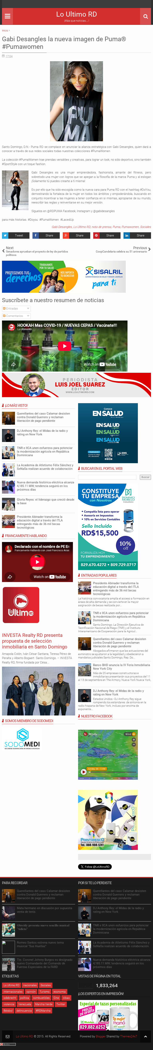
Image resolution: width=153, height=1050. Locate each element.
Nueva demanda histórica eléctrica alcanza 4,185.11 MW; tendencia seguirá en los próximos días (45, 486)
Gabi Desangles (62, 227)
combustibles (41, 997)
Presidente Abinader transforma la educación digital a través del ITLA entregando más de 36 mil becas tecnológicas (116, 588)
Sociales (145, 227)
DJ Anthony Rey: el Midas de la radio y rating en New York (42, 432)
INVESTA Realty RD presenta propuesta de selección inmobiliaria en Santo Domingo (34, 641)
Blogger (101, 1036)
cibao (66, 997)
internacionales (13, 991)
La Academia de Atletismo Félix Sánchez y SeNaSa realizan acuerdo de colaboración (45, 467)
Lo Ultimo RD (76, 14)
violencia (9, 1004)
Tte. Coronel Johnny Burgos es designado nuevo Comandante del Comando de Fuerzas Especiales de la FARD (45, 963)
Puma (116, 227)
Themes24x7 (128, 1036)
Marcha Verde (43, 1004)
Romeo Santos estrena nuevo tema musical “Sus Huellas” (40, 944)
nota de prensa (101, 227)
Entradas (11, 308)
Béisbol (8, 1010)
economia (60, 991)
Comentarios (14, 316)
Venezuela (24, 1004)
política (24, 997)
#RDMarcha (43, 1010)
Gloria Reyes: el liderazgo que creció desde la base (45, 501)
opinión (31, 991)
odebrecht (10, 997)
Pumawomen (130, 227)
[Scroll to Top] (145, 1036)
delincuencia (24, 1010)
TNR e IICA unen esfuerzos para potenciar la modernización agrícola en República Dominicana (121, 616)
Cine (56, 997)
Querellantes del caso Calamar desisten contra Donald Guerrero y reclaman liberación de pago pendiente (119, 642)
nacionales (30, 985)
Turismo (45, 991)
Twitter (60, 1004)
